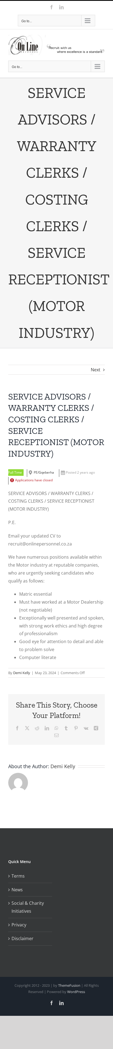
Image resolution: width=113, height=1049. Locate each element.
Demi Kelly (21, 672)
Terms (18, 876)
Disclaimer (22, 938)
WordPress (76, 991)
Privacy (19, 925)
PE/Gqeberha (44, 472)
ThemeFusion (69, 985)
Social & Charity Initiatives (28, 907)
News (17, 890)
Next (95, 370)
